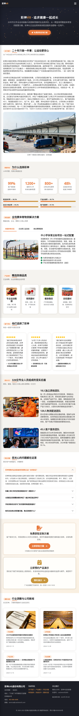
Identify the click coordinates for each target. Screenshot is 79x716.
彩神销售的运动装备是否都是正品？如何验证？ (21, 470)
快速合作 (39, 692)
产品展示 (39, 690)
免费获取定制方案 (41, 32)
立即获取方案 (38, 546)
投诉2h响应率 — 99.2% (11, 205)
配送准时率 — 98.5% (10, 199)
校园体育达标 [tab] (10, 229)
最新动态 (46, 692)
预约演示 (38, 580)
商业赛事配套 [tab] (38, 229)
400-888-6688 (13, 700)
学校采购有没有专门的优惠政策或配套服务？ (20, 504)
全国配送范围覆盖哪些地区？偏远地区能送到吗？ (22, 498)
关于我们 (31, 690)
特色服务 (31, 692)
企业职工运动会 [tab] (24, 229)
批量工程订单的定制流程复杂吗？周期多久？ (20, 491)
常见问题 (46, 690)
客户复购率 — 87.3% (47, 205)
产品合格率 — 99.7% (47, 199)
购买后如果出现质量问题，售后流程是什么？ (20, 511)
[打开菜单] (75, 3)
